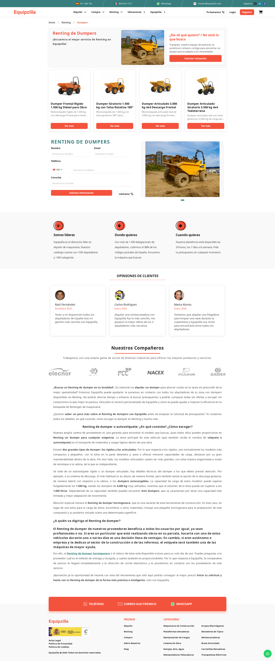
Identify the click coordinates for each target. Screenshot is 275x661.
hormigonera (101, 553)
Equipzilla (58, 621)
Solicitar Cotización (195, 58)
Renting (66, 22)
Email (97, 148)
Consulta (56, 177)
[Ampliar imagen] (182, 169)
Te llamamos (213, 12)
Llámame (124, 194)
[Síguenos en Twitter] (255, 3)
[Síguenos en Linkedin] (259, 3)
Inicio (52, 22)
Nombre (55, 148)
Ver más (69, 126)
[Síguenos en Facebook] (264, 3)
